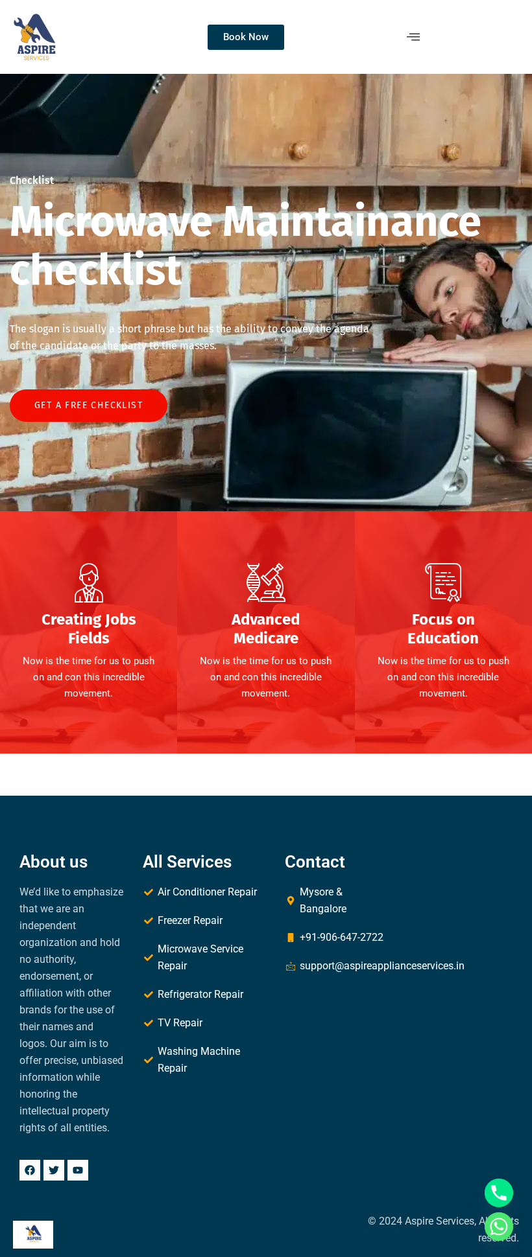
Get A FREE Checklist (88, 405)
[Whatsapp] (499, 1226)
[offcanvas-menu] (413, 37)
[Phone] (499, 1193)
